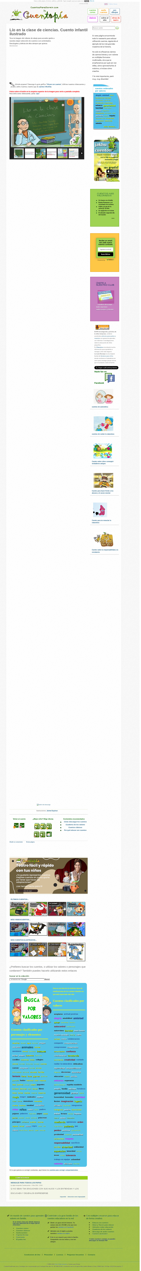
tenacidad (71, 1151)
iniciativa (58, 1105)
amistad (78, 1018)
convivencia (58, 1060)
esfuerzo (58, 1080)
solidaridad (78, 1147)
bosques (41, 1051)
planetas (21, 1118)
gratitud (74, 1093)
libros (41, 1089)
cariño (64, 1039)
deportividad (59, 1068)
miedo (63, 1118)
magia (15, 1097)
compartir (58, 1043)
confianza (71, 1051)
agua (29, 1043)
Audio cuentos (103, 11)
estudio (57, 1089)
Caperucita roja (22, 1235)
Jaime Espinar (52, 811)
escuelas (33, 1072)
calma (78, 1035)
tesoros (31, 1130)
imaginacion (67, 1101)
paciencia (69, 1126)
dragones (24, 1068)
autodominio (71, 1026)
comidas (22, 1064)
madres (27, 1093)
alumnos (35, 1043)
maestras (34, 1093)
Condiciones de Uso (32, 1255)
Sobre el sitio (104, 19)
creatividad (69, 1060)
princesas (42, 1118)
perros (15, 1118)
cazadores (25, 1060)
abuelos (23, 1043)
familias (41, 1072)
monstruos (28, 1101)
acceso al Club (83, 3)
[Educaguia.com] (101, 329)
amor (57, 1022)
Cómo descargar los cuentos (75, 822)
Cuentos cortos (22, 1228)
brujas (15, 1055)
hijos (36, 1080)
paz (76, 1126)
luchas (20, 1093)
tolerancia (71, 1155)
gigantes (36, 1076)
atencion (72, 1022)
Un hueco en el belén (106, 200)
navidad (30, 1105)
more (112, 218)
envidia (74, 1076)
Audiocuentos (21, 1233)
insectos (43, 1080)
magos (23, 1097)
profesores (25, 1122)
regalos (15, 1126)
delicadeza (78, 1064)
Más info (92, 1)
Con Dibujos (114, 11)
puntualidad (78, 1135)
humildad (80, 1097)
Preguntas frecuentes (75, 1255)
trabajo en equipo (62, 1159)
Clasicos (92, 18)
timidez (62, 1155)
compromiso (72, 1047)
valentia (58, 1163)
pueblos (33, 1122)
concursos (29, 1064)
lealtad (57, 1114)
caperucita (38, 1055)
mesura (56, 1118)
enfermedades (17, 1072)
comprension (60, 1047)
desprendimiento (73, 1068)
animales (27, 1047)
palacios (24, 1114)
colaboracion (74, 1039)
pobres (27, 1118)
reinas (21, 1126)
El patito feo (21, 1239)
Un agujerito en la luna (106, 210)
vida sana (68, 1164)
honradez (69, 1097)
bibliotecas (32, 1051)
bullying (72, 1035)
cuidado (80, 1060)
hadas (22, 1080)
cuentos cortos (92, 11)
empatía (67, 1076)
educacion (58, 1076)
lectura (64, 1114)
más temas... (110, 126)
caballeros (30, 1055)
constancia (73, 1055)
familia (64, 1089)
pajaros (15, 1114)
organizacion (58, 1126)
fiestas (23, 1076)
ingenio (78, 1101)
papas (39, 1114)
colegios (39, 1060)
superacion (60, 1151)
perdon (57, 1130)
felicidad (72, 1089)
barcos (25, 1051)
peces (45, 1114)
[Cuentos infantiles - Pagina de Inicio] (36, 11)
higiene (81, 1093)
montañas (38, 1101)
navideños (39, 1105)
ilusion (57, 1101)
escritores (26, 1072)
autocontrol (59, 1026)
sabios (15, 1130)
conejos (36, 1064)
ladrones (23, 1089)
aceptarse (58, 1014)
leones (35, 1089)
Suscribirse (105, 254)
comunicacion (59, 1051)
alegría (57, 1018)
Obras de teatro (116, 19)
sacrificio (75, 1143)
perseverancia (75, 1130)
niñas (15, 1109)
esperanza (69, 1080)
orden (80, 1122)
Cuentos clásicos (75, 827)
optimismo (71, 1122)
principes (16, 1122)
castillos (16, 1060)
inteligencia (58, 1110)
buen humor (79, 1031)
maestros (42, 1093)
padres (42, 1109)
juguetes (40, 1084)
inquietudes (66, 1105)
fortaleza (81, 1089)
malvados (31, 1097)
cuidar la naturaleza (63, 1064)
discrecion (65, 1072)
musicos (22, 1105)
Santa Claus (23, 1130)
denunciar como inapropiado (76, 1196)
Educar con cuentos (54, 84)
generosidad (62, 1092)
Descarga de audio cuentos (103, 1231)
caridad (57, 1039)
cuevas (15, 1068)
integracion (77, 1105)
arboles (37, 1047)
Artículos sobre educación (102, 1227)
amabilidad (67, 1018)
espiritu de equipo (60, 1085)
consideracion (60, 1056)
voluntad (76, 1164)
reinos (28, 1126)
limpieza (77, 1114)
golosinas (44, 1076)
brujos (22, 1055)
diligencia (57, 1072)
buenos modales (61, 1035)
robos (40, 1126)
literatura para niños (107, 356)
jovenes (26, 1084)
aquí (37, 94)
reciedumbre (59, 1139)
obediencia (59, 1122)
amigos (42, 1043)
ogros (36, 1109)
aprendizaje (64, 1022)
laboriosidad (76, 1110)
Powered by (101, 260)
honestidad (59, 1097)
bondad (69, 1030)
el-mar (38, 1068)
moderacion (71, 1118)
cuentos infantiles (45, 87)
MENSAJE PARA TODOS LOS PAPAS (26, 1183)
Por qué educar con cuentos (75, 830)
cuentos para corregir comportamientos (63, 1170)
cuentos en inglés (63, 1233)
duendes (32, 1068)
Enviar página (30, 842)
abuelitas (15, 1043)
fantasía (16, 1076)
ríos (44, 1126)
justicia (67, 1110)
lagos (29, 1089)
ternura (78, 1151)
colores (15, 1064)
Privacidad (48, 1255)
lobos (14, 1093)
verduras (42, 1130)
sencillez (57, 1147)
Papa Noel (32, 1114)
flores (30, 1076)
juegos (33, 1084)
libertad (70, 1114)
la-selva (15, 1089)
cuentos (43, 1064)
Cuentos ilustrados (100, 1234)
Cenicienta (20, 1237)
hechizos (29, 1080)
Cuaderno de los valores (75, 824)
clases (32, 1060)
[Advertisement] (28, 63)
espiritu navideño (74, 1085)
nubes (30, 1109)
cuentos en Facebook (65, 1227)
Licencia (59, 1255)
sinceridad (67, 1147)
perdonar (66, 1130)
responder (63, 1196)
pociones (34, 1118)
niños (22, 1109)
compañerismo (70, 1043)
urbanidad (75, 1159)
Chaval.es (99, 347)
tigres (36, 1130)
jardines (20, 1084)
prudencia (68, 1134)
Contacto (91, 1255)
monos (20, 1101)
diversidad (76, 1072)
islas (14, 1084)
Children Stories (113, 4)
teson (56, 1155)
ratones (40, 1122)
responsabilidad (62, 1143)
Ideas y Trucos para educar (103, 1225)
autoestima (59, 1031)
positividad (59, 1135)
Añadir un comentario (16, 842)
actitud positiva (71, 1014)
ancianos (16, 1047)
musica (15, 1105)
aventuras (16, 1051)
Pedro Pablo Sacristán (60, 1264)
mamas (40, 1097)
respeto (69, 1139)
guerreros (15, 1080)
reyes (34, 1126)
